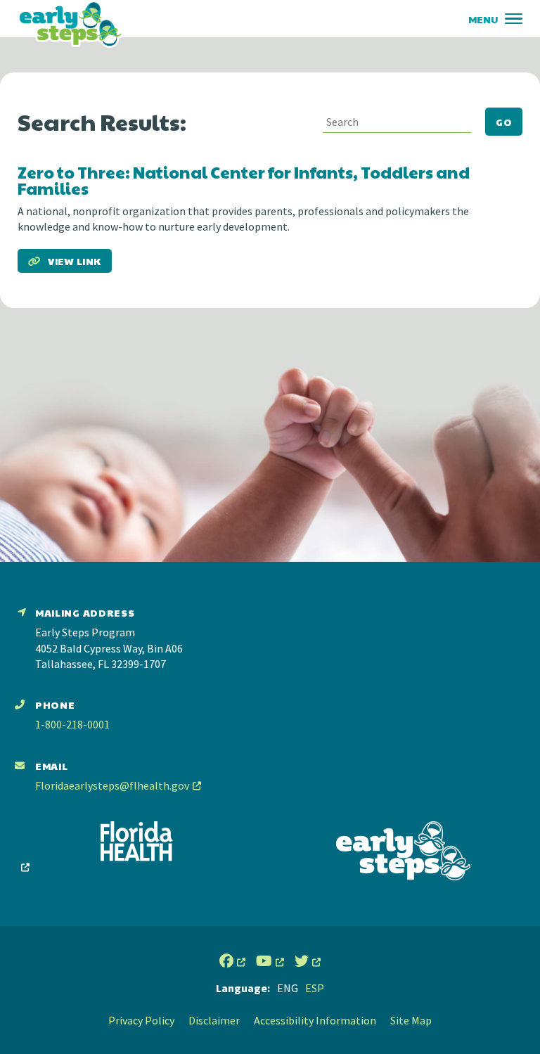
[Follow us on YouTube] (270, 961)
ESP (314, 988)
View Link (74, 261)
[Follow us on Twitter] (308, 961)
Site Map (411, 1020)
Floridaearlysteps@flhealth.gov (112, 785)
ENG (287, 988)
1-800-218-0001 (72, 724)
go (504, 122)
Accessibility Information (315, 1020)
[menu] (513, 19)
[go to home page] (70, 24)
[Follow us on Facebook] (232, 961)
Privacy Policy (141, 1020)
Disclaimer (214, 1020)
